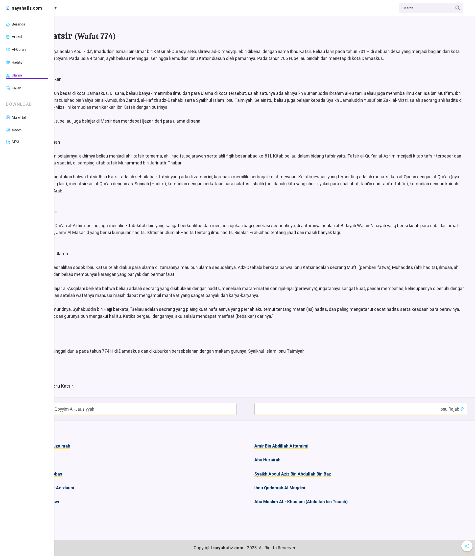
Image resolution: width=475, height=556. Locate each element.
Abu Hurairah (267, 459)
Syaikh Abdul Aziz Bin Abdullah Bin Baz (292, 474)
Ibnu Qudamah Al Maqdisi (279, 487)
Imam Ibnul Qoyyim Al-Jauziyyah (62, 409)
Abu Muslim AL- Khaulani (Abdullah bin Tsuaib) (301, 501)
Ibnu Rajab (449, 409)
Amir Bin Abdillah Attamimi (281, 446)
